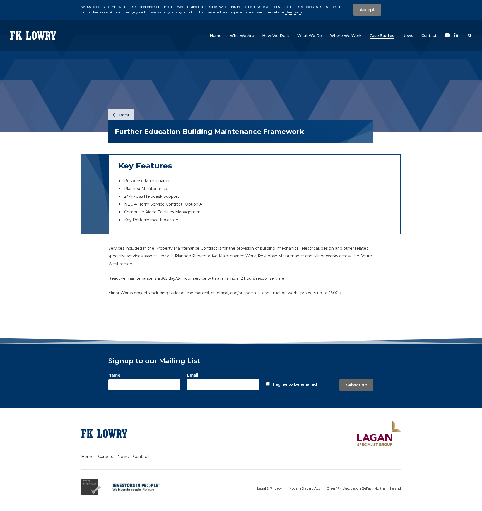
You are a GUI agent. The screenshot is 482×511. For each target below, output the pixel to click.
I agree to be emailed (295, 384)
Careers (105, 456)
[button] (242, 35)
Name (114, 375)
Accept (367, 9)
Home (87, 456)
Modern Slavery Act (304, 488)
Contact (141, 456)
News (123, 456)
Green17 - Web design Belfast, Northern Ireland (364, 488)
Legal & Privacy (269, 488)
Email (192, 375)
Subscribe (356, 384)
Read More (293, 12)
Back (123, 114)
